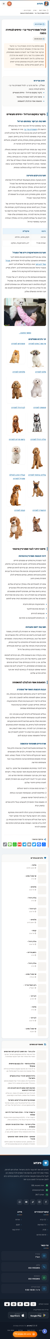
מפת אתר (10, 1330)
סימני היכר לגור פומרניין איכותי (29, 97)
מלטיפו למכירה (18, 371)
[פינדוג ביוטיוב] (26, 1202)
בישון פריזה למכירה (17, 439)
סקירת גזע (38, 24)
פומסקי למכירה (39, 407)
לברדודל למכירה (18, 407)
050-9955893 (34, 1268)
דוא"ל (37, 1257)
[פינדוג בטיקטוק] (32, 1202)
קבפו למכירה (19, 510)
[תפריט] (3, 3)
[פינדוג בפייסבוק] (46, 1202)
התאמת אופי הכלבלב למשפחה (30, 101)
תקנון (41, 1330)
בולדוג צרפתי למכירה (37, 474)
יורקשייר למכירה (39, 510)
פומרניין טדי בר (30, 129)
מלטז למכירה (40, 371)
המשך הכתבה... (25, 332)
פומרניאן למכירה (18, 343)
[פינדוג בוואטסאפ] (19, 1202)
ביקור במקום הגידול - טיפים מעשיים (27, 92)
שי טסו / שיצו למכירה (37, 343)
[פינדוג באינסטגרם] (39, 1202)
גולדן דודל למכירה (38, 439)
